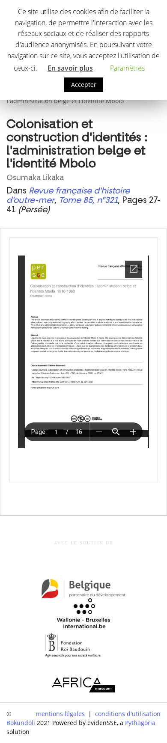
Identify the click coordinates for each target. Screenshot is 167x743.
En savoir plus (70, 68)
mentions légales (60, 714)
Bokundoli (20, 723)
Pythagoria (140, 723)
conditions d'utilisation (128, 714)
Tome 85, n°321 (88, 200)
